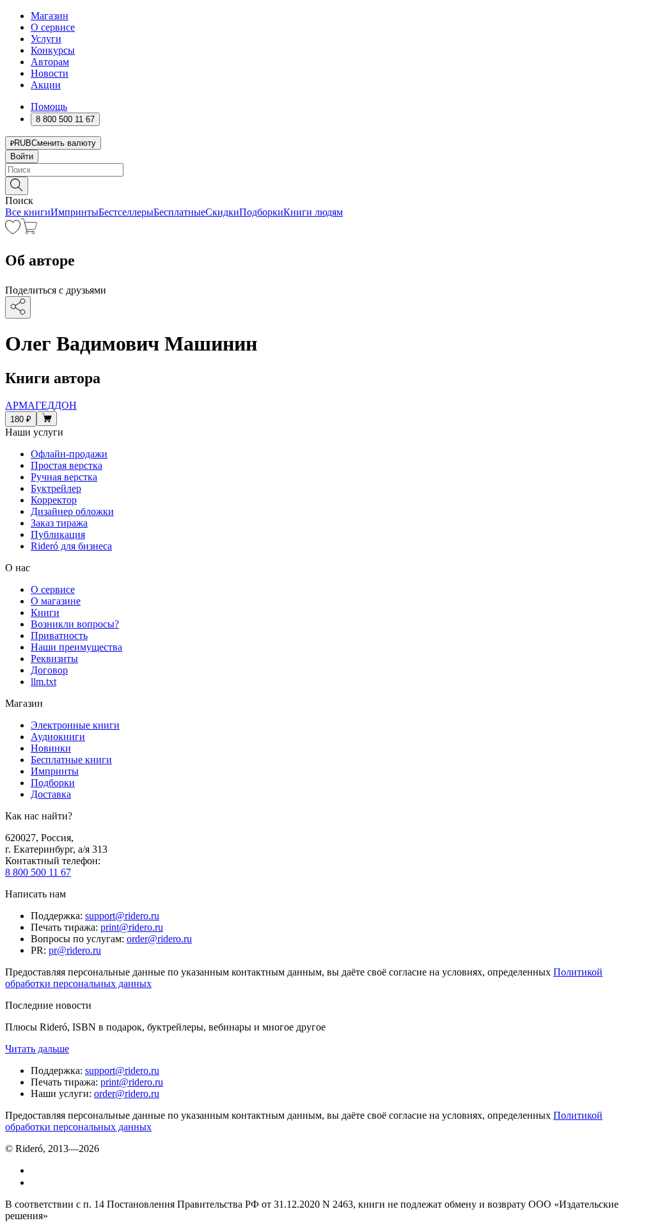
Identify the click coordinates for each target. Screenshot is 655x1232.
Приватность (59, 635)
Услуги (46, 38)
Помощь (49, 106)
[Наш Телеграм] (36, 1182)
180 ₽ (20, 419)
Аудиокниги (58, 736)
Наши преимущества (76, 647)
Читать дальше (37, 1048)
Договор (49, 670)
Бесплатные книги (71, 759)
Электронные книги (75, 725)
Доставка (51, 794)
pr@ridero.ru (75, 950)
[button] (327, 185)
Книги (45, 612)
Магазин (49, 15)
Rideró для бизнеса (71, 546)
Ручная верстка (64, 476)
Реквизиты (54, 658)
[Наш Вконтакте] (37, 1170)
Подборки (261, 212)
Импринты (75, 212)
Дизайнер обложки (72, 511)
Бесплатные (179, 212)
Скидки (222, 212)
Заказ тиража (59, 522)
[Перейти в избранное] (12, 230)
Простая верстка (66, 465)
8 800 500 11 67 (38, 872)
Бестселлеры (126, 212)
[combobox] (327, 170)
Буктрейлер (56, 488)
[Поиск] (16, 186)
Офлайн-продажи (69, 453)
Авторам (50, 61)
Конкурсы (53, 50)
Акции (46, 84)
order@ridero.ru (159, 938)
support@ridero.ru (122, 915)
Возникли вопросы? (75, 624)
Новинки (51, 748)
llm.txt (43, 681)
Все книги (28, 212)
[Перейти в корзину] (29, 230)
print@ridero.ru (131, 927)
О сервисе (53, 27)
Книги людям (313, 212)
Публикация (58, 534)
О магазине (56, 601)
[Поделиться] (18, 307)
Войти (21, 156)
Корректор (54, 499)
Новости (49, 73)
